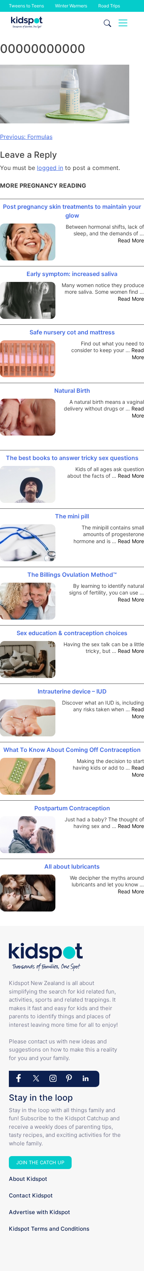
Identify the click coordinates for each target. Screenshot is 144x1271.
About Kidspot (28, 1178)
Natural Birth (72, 390)
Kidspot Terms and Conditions (49, 1228)
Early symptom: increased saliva (72, 273)
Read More (131, 240)
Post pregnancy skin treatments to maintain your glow (72, 211)
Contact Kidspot (31, 1195)
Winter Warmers (71, 5)
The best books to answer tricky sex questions (72, 457)
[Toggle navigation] (123, 23)
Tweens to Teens (26, 5)
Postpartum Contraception (72, 808)
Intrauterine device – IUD (72, 691)
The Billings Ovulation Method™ (72, 574)
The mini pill (72, 516)
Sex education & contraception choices (72, 633)
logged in (50, 167)
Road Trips (109, 5)
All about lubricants (72, 866)
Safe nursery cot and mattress (72, 332)
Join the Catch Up (40, 1162)
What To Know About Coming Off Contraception (72, 749)
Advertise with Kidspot (39, 1212)
